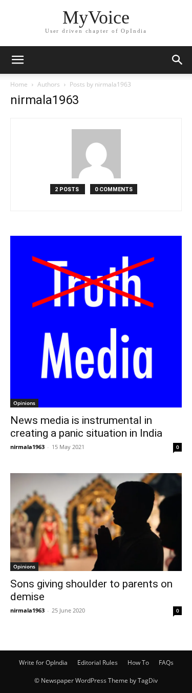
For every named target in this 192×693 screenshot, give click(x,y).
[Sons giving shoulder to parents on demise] (96, 522)
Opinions (24, 402)
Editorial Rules (97, 662)
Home (19, 84)
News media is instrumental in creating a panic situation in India (86, 426)
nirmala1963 (27, 447)
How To (138, 662)
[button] (17, 60)
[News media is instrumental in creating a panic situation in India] (96, 321)
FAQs (166, 662)
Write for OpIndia (43, 662)
